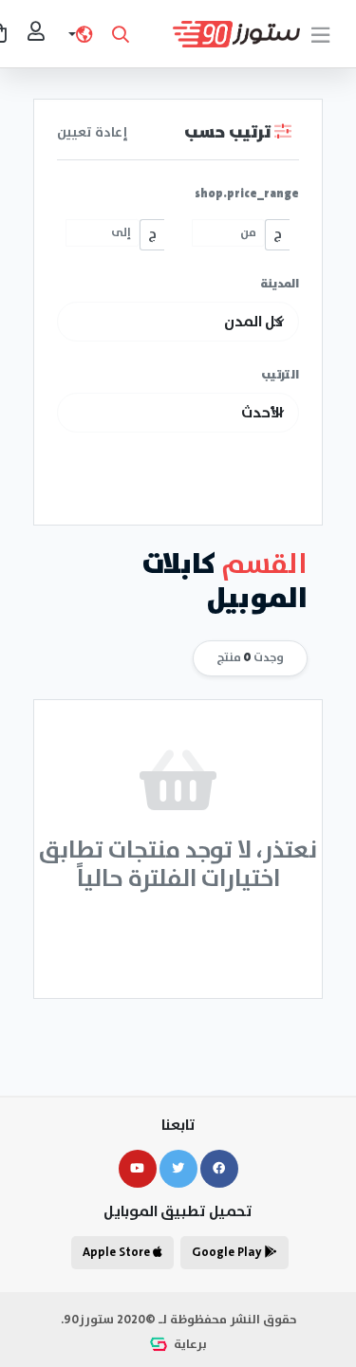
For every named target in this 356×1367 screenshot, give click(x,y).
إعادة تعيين (92, 133)
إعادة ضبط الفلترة (178, 934)
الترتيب (280, 375)
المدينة (279, 284)
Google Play (228, 1253)
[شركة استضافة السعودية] (160, 1345)
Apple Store (118, 1253)
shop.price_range (247, 194)
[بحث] (120, 34)
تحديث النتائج (178, 482)
